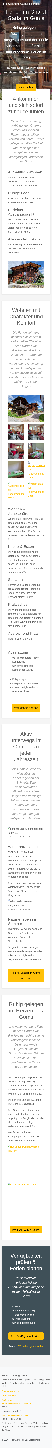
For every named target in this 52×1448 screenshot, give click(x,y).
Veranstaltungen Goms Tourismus (16, 1403)
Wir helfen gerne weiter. (30, 1346)
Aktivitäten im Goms (10, 1391)
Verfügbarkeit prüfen (26, 707)
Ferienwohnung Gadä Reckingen (21, 3)
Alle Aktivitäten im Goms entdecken (26, 975)
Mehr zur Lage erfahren (26, 1229)
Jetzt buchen (26, 87)
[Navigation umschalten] (46, 3)
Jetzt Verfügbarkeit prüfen (26, 1336)
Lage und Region (9, 1395)
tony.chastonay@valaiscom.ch (15, 1415)
